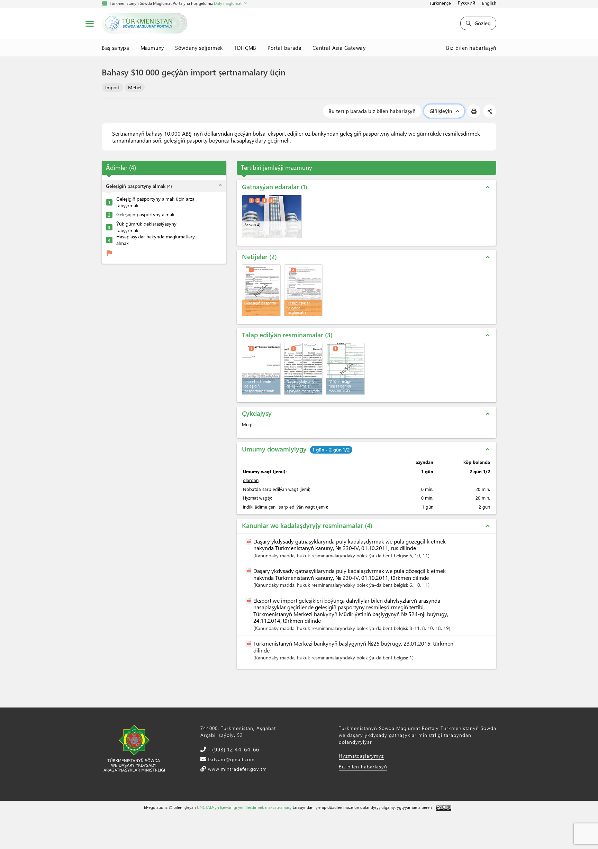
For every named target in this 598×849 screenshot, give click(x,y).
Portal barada (284, 47)
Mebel (134, 87)
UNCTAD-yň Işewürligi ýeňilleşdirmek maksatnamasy (244, 807)
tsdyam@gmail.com (230, 759)
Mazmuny (152, 47)
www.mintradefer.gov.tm (236, 769)
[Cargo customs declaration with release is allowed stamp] (345, 369)
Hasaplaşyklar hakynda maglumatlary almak (155, 240)
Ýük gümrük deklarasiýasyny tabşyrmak (146, 227)
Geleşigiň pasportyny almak (145, 215)
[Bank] (272, 216)
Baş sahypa (115, 47)
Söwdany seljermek (199, 47)
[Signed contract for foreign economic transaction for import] (303, 369)
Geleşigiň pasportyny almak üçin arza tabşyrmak (155, 202)
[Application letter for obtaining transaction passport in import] (261, 369)
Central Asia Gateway (338, 47)
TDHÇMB (245, 47)
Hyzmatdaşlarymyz (361, 755)
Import (112, 87)
